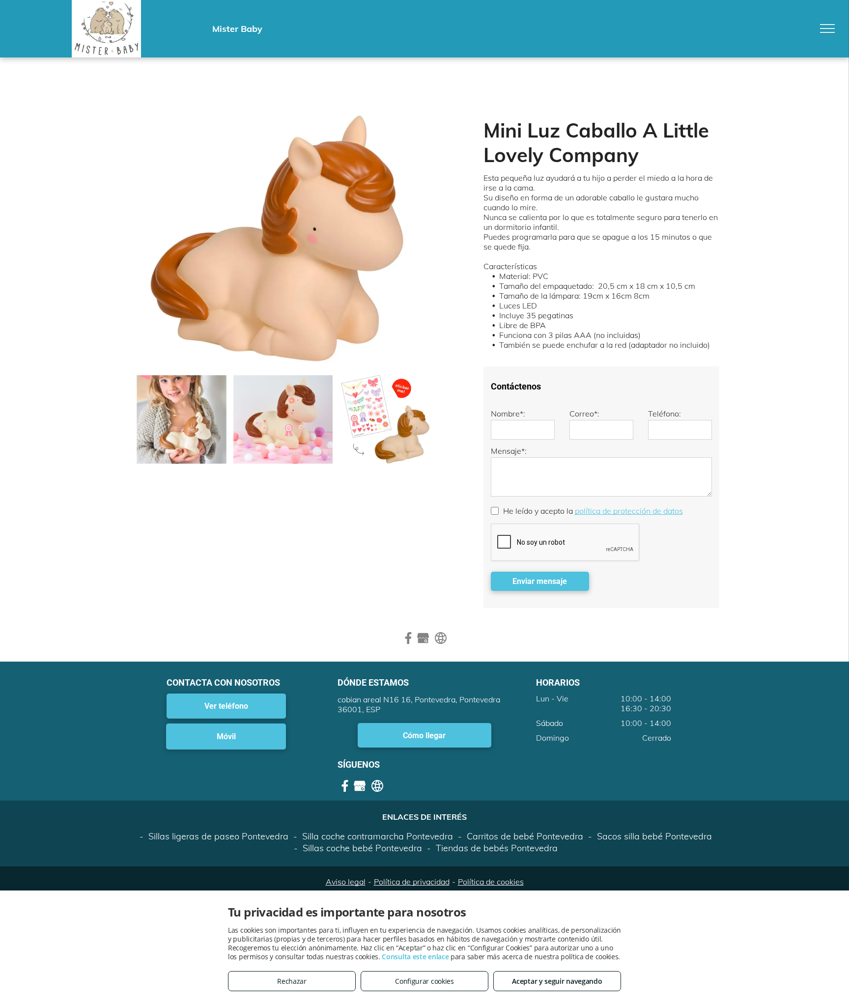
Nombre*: (508, 413)
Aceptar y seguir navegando (557, 981)
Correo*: (584, 413)
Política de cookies (491, 882)
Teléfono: (664, 413)
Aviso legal (346, 882)
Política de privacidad (412, 882)
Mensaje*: (509, 451)
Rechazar (292, 981)
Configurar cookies (424, 981)
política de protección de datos (629, 511)
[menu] (827, 28)
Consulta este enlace (415, 956)
